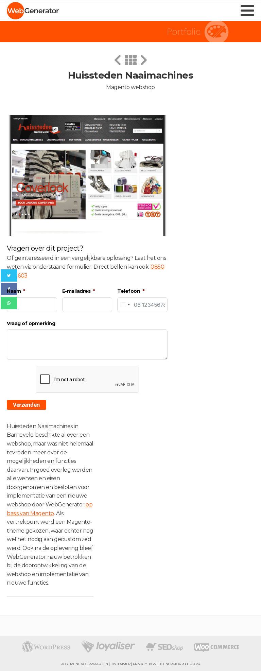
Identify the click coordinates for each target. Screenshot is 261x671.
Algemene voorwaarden (84, 664)
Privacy (140, 664)
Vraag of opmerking (31, 323)
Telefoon (128, 291)
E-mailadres (76, 291)
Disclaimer (120, 664)
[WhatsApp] (9, 303)
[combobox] (125, 305)
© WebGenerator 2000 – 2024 (174, 664)
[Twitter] (9, 275)
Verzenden (26, 404)
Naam (14, 291)
